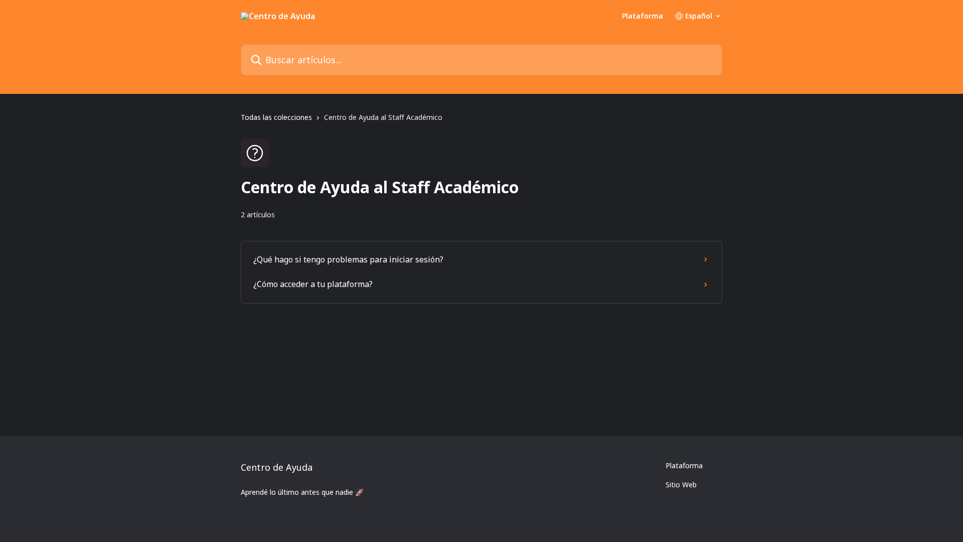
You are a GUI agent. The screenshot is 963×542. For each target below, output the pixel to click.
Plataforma (642, 16)
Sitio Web (681, 484)
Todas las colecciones (276, 117)
